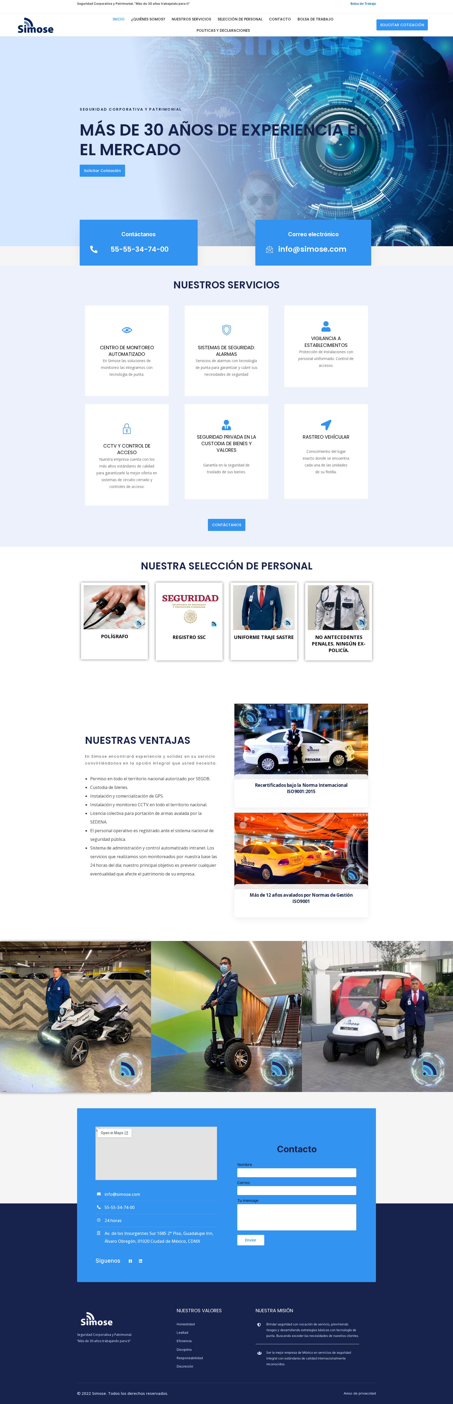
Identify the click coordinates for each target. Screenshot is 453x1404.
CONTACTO (280, 19)
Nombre (244, 1164)
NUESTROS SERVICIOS (191, 19)
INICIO (119, 19)
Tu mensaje (247, 1200)
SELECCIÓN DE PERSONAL (240, 19)
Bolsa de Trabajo (363, 4)
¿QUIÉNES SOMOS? (148, 19)
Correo (243, 1182)
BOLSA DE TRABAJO (315, 19)
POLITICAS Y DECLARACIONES (223, 30)
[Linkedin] (143, 1261)
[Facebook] (133, 1261)
